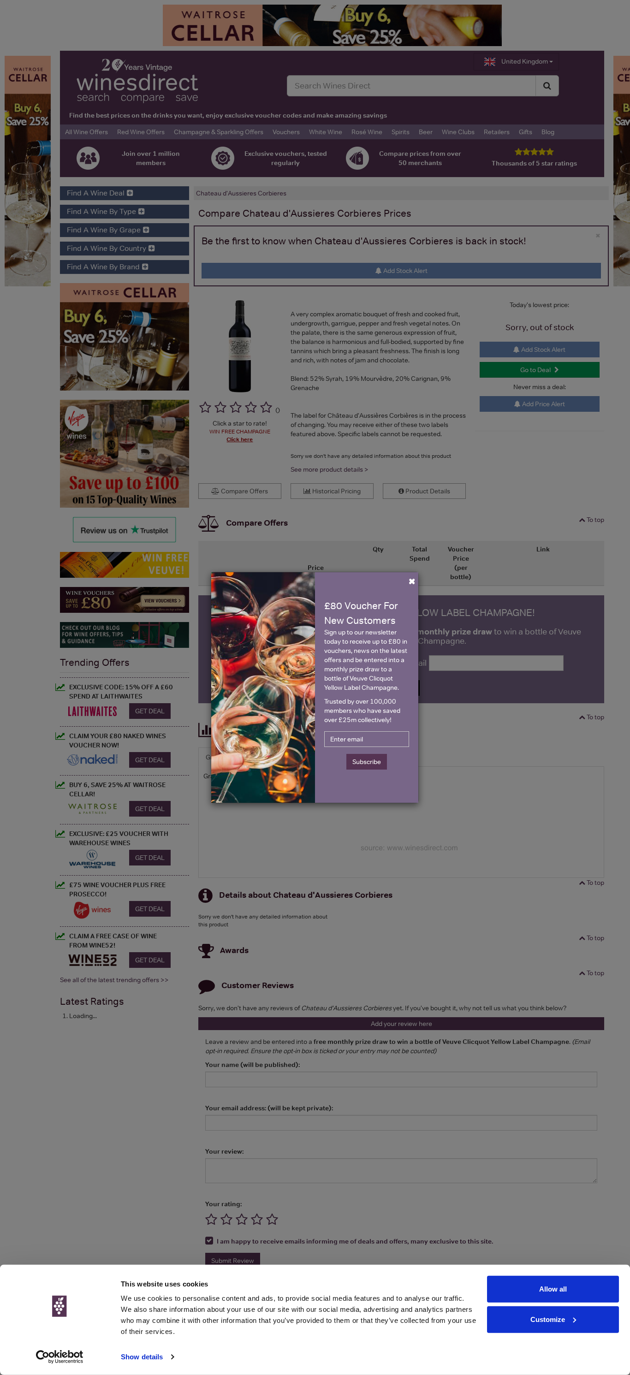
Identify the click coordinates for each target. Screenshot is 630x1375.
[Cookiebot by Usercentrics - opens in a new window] (59, 1357)
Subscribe (366, 762)
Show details (142, 1357)
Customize (547, 1319)
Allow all (553, 1289)
